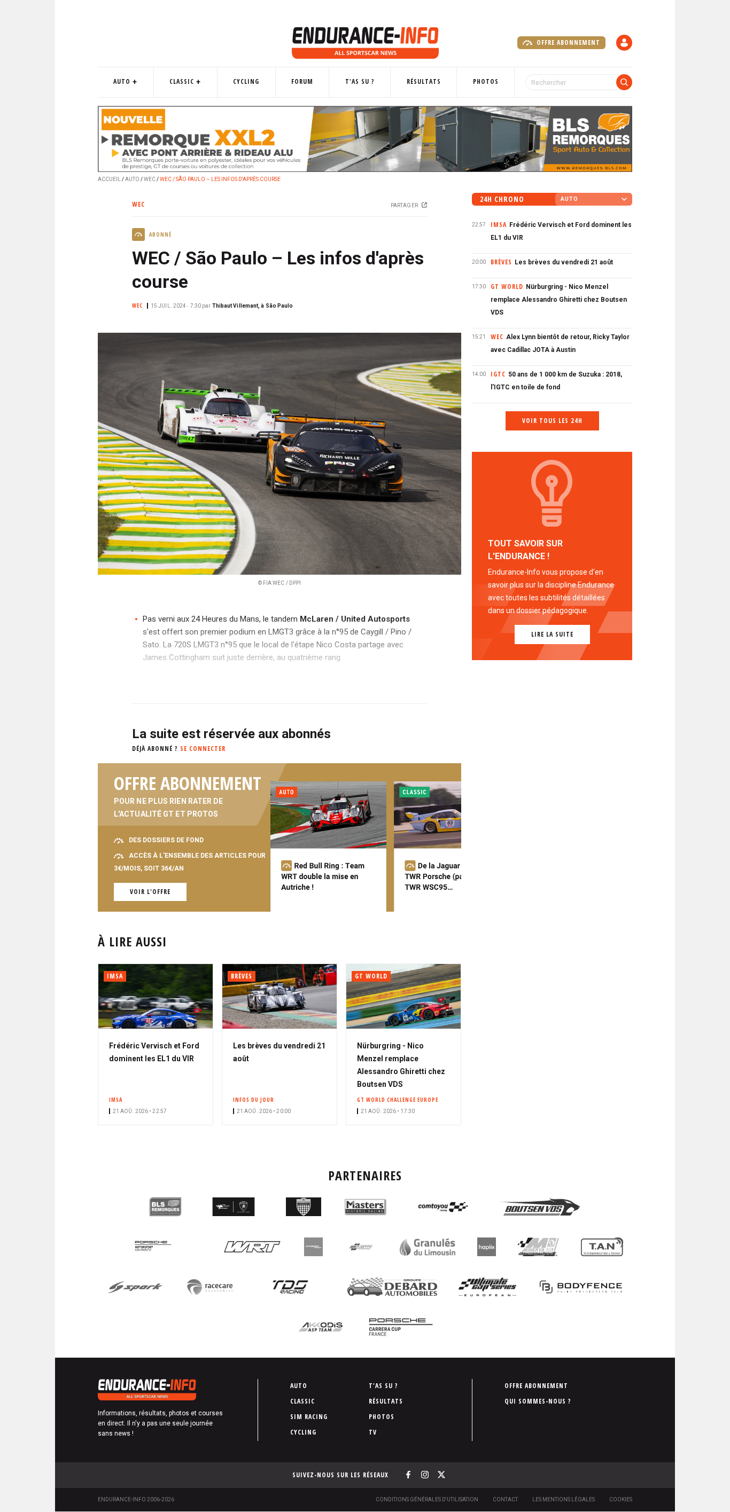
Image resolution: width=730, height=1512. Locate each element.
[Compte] (624, 43)
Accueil (109, 179)
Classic (181, 81)
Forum (302, 81)
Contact (505, 1499)
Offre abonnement (567, 42)
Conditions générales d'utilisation (427, 1499)
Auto (121, 81)
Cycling (246, 81)
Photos (486, 81)
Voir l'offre (150, 891)
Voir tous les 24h (552, 420)
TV (373, 1432)
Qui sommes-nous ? (537, 1401)
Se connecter (203, 748)
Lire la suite (552, 634)
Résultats (424, 81)
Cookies (620, 1499)
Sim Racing (309, 1416)
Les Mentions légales (563, 1499)
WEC (150, 179)
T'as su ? (360, 81)
